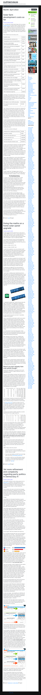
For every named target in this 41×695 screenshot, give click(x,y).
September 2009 (31, 368)
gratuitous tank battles (32, 95)
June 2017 (30, 257)
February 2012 (30, 334)
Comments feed (31, 122)
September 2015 (31, 282)
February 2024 (31, 162)
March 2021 (30, 204)
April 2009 (30, 374)
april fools (30, 77)
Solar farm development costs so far (13, 17)
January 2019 (30, 235)
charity (29, 81)
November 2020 (31, 208)
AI (28, 76)
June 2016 (30, 272)
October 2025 (30, 139)
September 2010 (31, 354)
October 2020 (30, 210)
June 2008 (30, 386)
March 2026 (30, 133)
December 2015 (31, 279)
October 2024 (30, 153)
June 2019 (30, 229)
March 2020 (30, 218)
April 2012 (30, 331)
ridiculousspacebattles (32, 108)
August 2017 (30, 255)
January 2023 (30, 177)
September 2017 (31, 254)
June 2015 (30, 286)
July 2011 (30, 342)
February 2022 (31, 190)
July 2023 (30, 170)
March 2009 (30, 376)
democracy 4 (10, 682)
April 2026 (30, 132)
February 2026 (31, 134)
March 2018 (30, 247)
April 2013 (30, 317)
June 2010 (30, 358)
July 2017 (30, 256)
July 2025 (30, 143)
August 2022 (30, 183)
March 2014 (30, 304)
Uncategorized (31, 116)
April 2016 (30, 274)
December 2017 (31, 250)
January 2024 (30, 163)
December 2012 (31, 322)
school (29, 109)
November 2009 (31, 366)
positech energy (7, 25)
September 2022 (31, 182)
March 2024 (30, 161)
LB (28, 101)
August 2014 (30, 298)
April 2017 (30, 260)
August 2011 (30, 341)
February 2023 (31, 176)
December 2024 (31, 151)
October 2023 (30, 167)
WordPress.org (31, 123)
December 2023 (31, 164)
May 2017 (30, 259)
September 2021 (31, 196)
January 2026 (30, 135)
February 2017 (30, 262)
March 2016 (30, 275)
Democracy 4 (5, 482)
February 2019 (30, 233)
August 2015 (30, 284)
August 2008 (30, 384)
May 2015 (30, 287)
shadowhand (30, 110)
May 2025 (30, 145)
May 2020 (30, 216)
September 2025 (31, 140)
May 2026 (30, 131)
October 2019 (30, 224)
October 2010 (30, 353)
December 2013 (31, 308)
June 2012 (30, 329)
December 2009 (31, 365)
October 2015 (30, 281)
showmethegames (31, 113)
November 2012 (31, 323)
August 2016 (30, 269)
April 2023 (30, 174)
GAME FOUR (30, 91)
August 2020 (30, 212)
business (29, 79)
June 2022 (30, 186)
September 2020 (31, 211)
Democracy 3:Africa (32, 83)
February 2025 (31, 149)
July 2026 (30, 128)
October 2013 (30, 310)
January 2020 (30, 220)
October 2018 (30, 238)
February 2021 (30, 205)
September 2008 (31, 383)
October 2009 (30, 367)
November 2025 (31, 138)
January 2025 (30, 150)
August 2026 (30, 127)
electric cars (30, 87)
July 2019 (30, 227)
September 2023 (31, 168)
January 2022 (30, 192)
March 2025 (30, 147)
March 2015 (30, 290)
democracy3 (30, 86)
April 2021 (30, 202)
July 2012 (30, 328)
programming (30, 105)
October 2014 (30, 296)
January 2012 (30, 335)
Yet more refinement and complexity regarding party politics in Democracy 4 (14, 473)
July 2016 (30, 270)
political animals (31, 103)
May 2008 (30, 388)
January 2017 (30, 263)
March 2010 (30, 361)
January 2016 (30, 278)
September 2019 (31, 225)
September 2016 (31, 268)
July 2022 (30, 184)
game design (15, 682)
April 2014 (30, 303)
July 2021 (30, 199)
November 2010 (31, 352)
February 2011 (30, 348)
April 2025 (30, 146)
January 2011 (30, 349)
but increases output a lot (17, 455)
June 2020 (30, 214)
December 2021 (31, 193)
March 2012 (30, 333)
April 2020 (30, 217)
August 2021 (30, 198)
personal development (32, 102)
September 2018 (31, 239)
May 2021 (30, 201)
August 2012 (30, 327)
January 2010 (30, 364)
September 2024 (31, 155)
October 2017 (30, 253)
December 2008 (31, 379)
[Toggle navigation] (3, 6)
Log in (29, 120)
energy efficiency (31, 89)
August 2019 (30, 226)
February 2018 (30, 248)
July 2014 (30, 299)
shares (29, 111)
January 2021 (30, 206)
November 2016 (31, 266)
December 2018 (31, 236)
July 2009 (30, 371)
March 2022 (30, 189)
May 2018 (30, 244)
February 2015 (30, 291)
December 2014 (31, 293)
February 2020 (31, 219)
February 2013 (30, 319)
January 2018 (30, 249)
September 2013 (31, 311)
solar (9, 217)
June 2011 (30, 343)
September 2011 (31, 340)
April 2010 (30, 360)
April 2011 (30, 346)
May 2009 (30, 373)
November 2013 (31, 309)
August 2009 (30, 370)
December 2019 (31, 221)
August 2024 (30, 156)
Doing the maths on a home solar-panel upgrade (13, 225)
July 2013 (30, 313)
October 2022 (30, 181)
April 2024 (30, 159)
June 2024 (30, 157)
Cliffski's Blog (10, 2)
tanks (29, 115)
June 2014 (30, 300)
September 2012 (31, 325)
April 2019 (30, 231)
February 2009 (31, 377)
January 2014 (30, 306)
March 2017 (30, 261)
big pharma (30, 78)
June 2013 (30, 315)
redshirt (29, 107)
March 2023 (30, 175)
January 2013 (30, 321)
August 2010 (30, 355)
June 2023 (30, 171)
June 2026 (30, 130)
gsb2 (29, 96)
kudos (29, 99)
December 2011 (31, 336)
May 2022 (30, 187)
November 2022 (31, 180)
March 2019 (30, 232)
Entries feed (30, 121)
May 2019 (30, 230)
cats (29, 80)
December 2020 (31, 207)
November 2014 (31, 294)
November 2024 (31, 152)
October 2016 (30, 267)
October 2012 (30, 324)
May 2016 (30, 273)
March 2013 (30, 318)
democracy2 (30, 85)
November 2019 (31, 223)
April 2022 (30, 188)
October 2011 (30, 339)
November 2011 (31, 337)
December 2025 (31, 137)
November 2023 (31, 165)
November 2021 (31, 194)
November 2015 (31, 280)
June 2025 (30, 144)
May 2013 (30, 316)
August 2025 (30, 141)
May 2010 (30, 359)
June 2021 (30, 200)
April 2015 (30, 288)
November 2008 (31, 380)
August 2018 (30, 241)
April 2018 (30, 245)
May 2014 (30, 302)
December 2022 (31, 178)
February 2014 (30, 305)
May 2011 (30, 345)
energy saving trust (8, 402)
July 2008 (30, 385)
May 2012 (30, 330)
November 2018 (31, 237)
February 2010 (30, 362)
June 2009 (30, 372)
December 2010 (31, 351)
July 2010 (30, 356)
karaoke (29, 98)
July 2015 (30, 285)
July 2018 (30, 242)
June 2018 (30, 243)
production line (31, 104)
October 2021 (30, 195)
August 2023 (30, 169)
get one (12, 460)
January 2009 (30, 378)
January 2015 (30, 292)
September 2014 (31, 297)
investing (29, 97)
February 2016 (30, 276)
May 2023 (30, 173)
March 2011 (30, 347)
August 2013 (30, 312)
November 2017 (31, 251)
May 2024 (30, 158)
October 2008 (30, 382)
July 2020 (30, 213)
